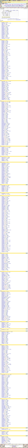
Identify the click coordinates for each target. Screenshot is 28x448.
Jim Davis (3, 220)
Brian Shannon (3, 73)
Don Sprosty (3, 137)
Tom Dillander (3, 415)
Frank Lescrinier (3, 158)
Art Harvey (3, 35)
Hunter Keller (3, 191)
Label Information (9, 5)
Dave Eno (3, 112)
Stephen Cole (3, 388)
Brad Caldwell (3, 68)
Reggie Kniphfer (3, 353)
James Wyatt (3, 200)
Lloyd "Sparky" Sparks (4, 284)
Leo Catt (2, 281)
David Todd (3, 120)
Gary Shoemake (3, 168)
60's (14, 6)
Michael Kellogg (3, 303)
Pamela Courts (3, 332)
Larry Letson (3, 273)
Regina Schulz (3, 354)
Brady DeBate (3, 69)
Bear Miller (3, 40)
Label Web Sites (13, 5)
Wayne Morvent (3, 439)
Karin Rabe (3, 254)
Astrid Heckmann (3, 38)
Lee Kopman (3, 277)
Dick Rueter (3, 132)
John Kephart (3, 242)
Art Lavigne (3, 36)
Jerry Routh (3, 215)
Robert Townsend (3, 364)
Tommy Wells (3, 421)
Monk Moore (3, 319)
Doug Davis (3, 139)
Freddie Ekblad (3, 160)
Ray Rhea (3, 350)
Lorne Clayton (3, 287)
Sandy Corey (3, 378)
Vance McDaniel (3, 431)
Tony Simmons (3, 424)
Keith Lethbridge (3, 257)
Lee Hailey (3, 276)
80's (17, 6)
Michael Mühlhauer (4, 305)
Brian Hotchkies (3, 72)
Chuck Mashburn (3, 92)
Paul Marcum (3, 338)
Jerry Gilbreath (3, 209)
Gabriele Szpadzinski (4, 163)
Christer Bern (3, 88)
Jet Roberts (3, 218)
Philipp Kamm (3, 342)
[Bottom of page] (27, 21)
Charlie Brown (3, 84)
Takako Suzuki (3, 400)
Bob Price (3, 59)
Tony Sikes (3, 423)
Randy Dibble (3, 348)
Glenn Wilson (3, 178)
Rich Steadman (3, 357)
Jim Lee (2, 226)
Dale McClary (3, 102)
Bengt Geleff (3, 42)
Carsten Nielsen (3, 83)
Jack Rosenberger (3, 198)
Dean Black (3, 121)
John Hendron (3, 241)
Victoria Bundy (3, 434)
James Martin (3, 199)
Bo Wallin (3, 51)
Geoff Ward (3, 172)
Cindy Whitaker (3, 95)
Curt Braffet (3, 99)
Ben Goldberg (3, 41)
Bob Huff (2, 57)
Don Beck (3, 135)
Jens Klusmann (3, 207)
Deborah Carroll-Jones (4, 123)
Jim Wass (3, 228)
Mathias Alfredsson (4, 297)
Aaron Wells (3, 22)
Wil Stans (3, 442)
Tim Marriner (3, 410)
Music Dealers (5, 5)
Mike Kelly (3, 313)
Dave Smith (3, 115)
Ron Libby (3, 367)
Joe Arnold (3, 231)
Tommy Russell (3, 420)
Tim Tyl (2, 413)
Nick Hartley (3, 325)
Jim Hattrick (3, 223)
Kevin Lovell (3, 266)
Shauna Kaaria (3, 382)
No (9, 15)
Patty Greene (3, 334)
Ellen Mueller (3, 150)
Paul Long (3, 337)
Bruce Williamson (3, 76)
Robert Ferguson (3, 362)
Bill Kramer (3, 46)
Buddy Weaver (3, 79)
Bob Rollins (3, 60)
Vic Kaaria (3, 433)
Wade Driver (3, 436)
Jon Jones (3, 250)
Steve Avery (3, 390)
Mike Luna (3, 314)
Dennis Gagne (3, 126)
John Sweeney (3, 246)
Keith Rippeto (3, 258)
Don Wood (3, 138)
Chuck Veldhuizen (3, 94)
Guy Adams (3, 183)
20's (8, 6)
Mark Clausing (3, 293)
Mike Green (3, 312)
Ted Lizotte (3, 402)
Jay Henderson (3, 203)
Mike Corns (3, 309)
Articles (17, 10)
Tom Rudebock (3, 418)
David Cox (3, 119)
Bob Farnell (3, 56)
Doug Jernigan (3, 140)
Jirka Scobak (3, 230)
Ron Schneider (3, 370)
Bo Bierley (3, 50)
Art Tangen (3, 37)
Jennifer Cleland (3, 206)
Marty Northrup (3, 295)
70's (16, 6)
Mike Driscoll (3, 311)
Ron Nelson (3, 369)
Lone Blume (3, 285)
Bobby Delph (3, 65)
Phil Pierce (3, 341)
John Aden (3, 238)
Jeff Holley (3, 204)
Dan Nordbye (3, 104)
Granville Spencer (3, 179)
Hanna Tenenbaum (4, 185)
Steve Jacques (3, 393)
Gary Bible (3, 166)
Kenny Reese (3, 262)
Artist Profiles (16, 5)
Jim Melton (3, 227)
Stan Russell (3, 386)
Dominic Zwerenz (3, 134)
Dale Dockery (3, 101)
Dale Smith (3, 103)
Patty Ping (3, 335)
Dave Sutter (3, 116)
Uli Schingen (3, 428)
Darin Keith (3, 108)
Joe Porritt (3, 233)
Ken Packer (3, 260)
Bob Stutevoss (3, 61)
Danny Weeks (3, 107)
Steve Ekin (3, 392)
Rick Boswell (3, 358)
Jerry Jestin (3, 211)
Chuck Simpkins (3, 93)
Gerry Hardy (3, 175)
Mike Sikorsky (3, 316)
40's (11, 6)
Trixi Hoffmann (3, 426)
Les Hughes (3, 282)
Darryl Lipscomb (3, 110)
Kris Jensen (3, 269)
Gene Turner (3, 171)
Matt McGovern (3, 298)
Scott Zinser (3, 381)
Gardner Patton (3, 164)
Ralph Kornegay (3, 346)
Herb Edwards (3, 188)
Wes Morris (3, 441)
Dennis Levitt (3, 127)
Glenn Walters (3, 177)
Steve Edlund (3, 391)
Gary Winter (3, 169)
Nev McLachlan (3, 324)
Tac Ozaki (3, 399)
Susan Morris (3, 396)
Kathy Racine (3, 255)
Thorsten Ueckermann (4, 408)
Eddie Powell (3, 148)
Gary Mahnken (3, 167)
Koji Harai (3, 268)
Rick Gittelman (3, 359)
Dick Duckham (3, 130)
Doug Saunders (3, 142)
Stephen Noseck (3, 389)
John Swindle (3, 247)
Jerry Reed (3, 214)
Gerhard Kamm (3, 174)
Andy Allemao (3, 30)
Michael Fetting (3, 302)
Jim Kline (3, 225)
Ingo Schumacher (3, 193)
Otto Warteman (3, 329)
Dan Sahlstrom (3, 105)
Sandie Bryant (3, 377)
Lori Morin (3, 286)
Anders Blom (3, 27)
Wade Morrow (3, 437)
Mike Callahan (3, 308)
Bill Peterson (3, 49)
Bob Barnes (3, 53)
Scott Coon (3, 380)
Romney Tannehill (3, 366)
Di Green (2, 129)
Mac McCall (3, 292)
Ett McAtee (3, 154)
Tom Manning (3, 416)
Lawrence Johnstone (4, 275)
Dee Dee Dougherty (4, 124)
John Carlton (3, 239)
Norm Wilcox (3, 327)
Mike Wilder (3, 317)
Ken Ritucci (3, 261)
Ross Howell (3, 372)
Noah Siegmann (3, 326)
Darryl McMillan (3, 111)
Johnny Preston (3, 249)
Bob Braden (3, 54)
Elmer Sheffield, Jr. (4, 151)
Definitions (14, 10)
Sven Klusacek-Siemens (4, 397)
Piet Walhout (3, 343)
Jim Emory (3, 222)
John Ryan (3, 244)
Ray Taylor (3, 351)
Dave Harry (3, 113)
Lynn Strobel (3, 289)
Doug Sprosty (3, 143)
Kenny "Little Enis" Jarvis (4, 263)
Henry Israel (3, 187)
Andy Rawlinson (3, 33)
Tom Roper (3, 417)
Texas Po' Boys (3, 405)
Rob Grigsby (3, 361)
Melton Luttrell (3, 301)
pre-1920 (6, 6)
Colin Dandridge (3, 96)
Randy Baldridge (3, 347)
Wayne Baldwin (3, 438)
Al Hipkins (3, 24)
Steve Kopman (3, 394)
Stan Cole (3, 385)
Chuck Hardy (3, 91)
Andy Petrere (3, 32)
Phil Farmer (3, 340)
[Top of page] (26, 21)
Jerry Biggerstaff (3, 208)
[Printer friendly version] (27, 0)
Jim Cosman (3, 219)
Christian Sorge (3, 89)
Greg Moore (3, 182)
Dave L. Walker (3, 118)
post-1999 (21, 6)
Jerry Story (3, 216)
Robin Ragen (3, 365)
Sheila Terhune (3, 383)
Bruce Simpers (3, 75)
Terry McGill (3, 404)
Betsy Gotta (3, 43)
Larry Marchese (3, 274)
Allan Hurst (3, 26)
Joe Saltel (3, 234)
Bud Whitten (3, 78)
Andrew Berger (3, 29)
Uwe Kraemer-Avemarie (4, 429)
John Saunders (3, 245)
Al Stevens (3, 25)
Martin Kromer (3, 294)
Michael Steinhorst (4, 306)
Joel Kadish (3, 236)
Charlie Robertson (3, 85)
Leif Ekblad (3, 279)
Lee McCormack (3, 278)
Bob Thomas (3, 62)
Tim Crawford (3, 409)
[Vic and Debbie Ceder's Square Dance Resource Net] (24, 0)
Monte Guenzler (3, 320)
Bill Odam (3, 48)
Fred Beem (3, 159)
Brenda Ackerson (3, 70)
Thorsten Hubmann (4, 407)
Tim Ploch (3, 412)
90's (19, 6)
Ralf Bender (3, 345)
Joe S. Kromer (3, 235)
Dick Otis (3, 131)
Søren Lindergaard (3, 374)
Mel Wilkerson (3, 300)
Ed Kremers (3, 147)
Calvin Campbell (3, 81)
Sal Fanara (3, 375)
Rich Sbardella (3, 356)
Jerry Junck (3, 212)
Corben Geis (3, 97)
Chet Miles (3, 86)
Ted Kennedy (3, 401)
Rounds (11, 10)
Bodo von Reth (3, 67)
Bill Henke (3, 45)
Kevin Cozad (3, 265)
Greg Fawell (3, 180)
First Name (7, 11)
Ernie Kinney (3, 153)
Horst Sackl (3, 190)
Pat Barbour (3, 333)
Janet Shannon (3, 201)
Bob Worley (3, 64)
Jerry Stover (3, 217)
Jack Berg (3, 196)
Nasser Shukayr (3, 322)
